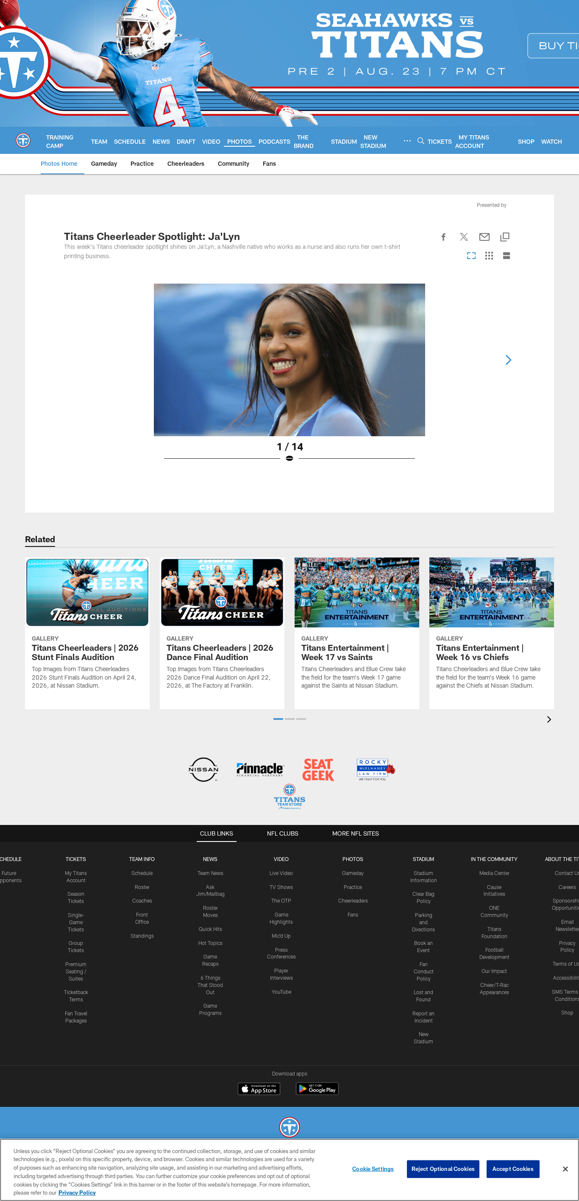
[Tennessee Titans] (289, 1128)
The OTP (281, 900)
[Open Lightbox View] (289, 379)
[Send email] (484, 242)
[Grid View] (489, 256)
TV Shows (281, 887)
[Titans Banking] (261, 770)
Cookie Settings (373, 1168)
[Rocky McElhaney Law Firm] (375, 770)
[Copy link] (505, 237)
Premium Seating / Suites (75, 971)
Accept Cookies (513, 1168)
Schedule (142, 873)
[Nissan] (203, 770)
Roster (142, 887)
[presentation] (550, 720)
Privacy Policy (77, 1192)
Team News (210, 873)
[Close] (565, 1169)
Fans (353, 914)
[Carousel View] (471, 256)
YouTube (281, 992)
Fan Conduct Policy (424, 971)
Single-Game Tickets (76, 922)
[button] (278, 719)
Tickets (76, 859)
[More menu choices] (407, 140)
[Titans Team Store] (289, 797)
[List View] (506, 256)
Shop (567, 1012)
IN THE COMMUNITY (494, 859)
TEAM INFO (142, 859)
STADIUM (423, 859)
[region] (289, 1170)
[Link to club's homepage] (23, 140)
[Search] (421, 140)
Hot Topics (210, 943)
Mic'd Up (281, 936)
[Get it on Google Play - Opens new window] (317, 1093)
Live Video (281, 873)
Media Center (494, 873)
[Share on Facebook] (444, 242)
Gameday (353, 873)
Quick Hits (210, 929)
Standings (142, 936)
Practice (353, 887)
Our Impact (494, 971)
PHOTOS (352, 859)
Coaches (142, 900)
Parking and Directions (423, 922)
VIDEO (281, 859)
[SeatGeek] (318, 770)
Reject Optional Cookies (443, 1168)
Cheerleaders (353, 900)
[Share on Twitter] (464, 242)
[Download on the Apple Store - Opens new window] (259, 1090)
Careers (567, 887)
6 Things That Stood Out (210, 985)
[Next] (508, 360)
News (210, 859)
